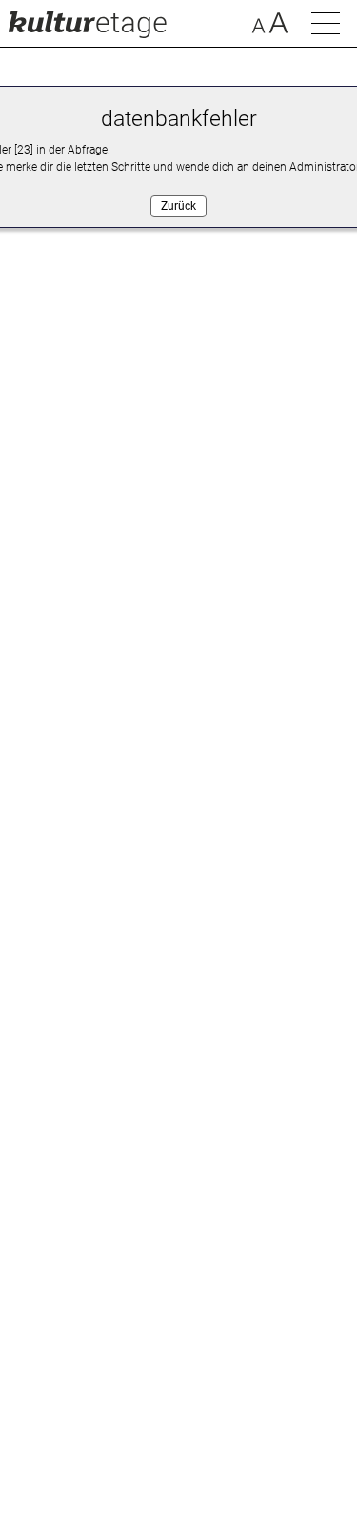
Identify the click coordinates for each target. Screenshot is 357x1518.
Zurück (178, 206)
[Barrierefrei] (269, 25)
